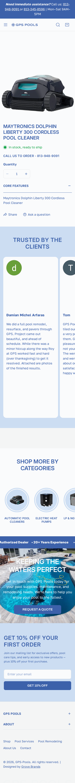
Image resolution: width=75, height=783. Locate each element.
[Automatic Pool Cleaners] (17, 500)
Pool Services (24, 741)
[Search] (57, 24)
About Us (9, 748)
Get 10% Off (37, 685)
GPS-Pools (22, 762)
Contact (25, 748)
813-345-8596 (34, 9)
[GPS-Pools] (24, 25)
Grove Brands (30, 766)
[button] (67, 24)
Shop (6, 741)
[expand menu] (5, 24)
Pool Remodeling (50, 741)
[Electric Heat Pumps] (46, 500)
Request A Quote (37, 609)
